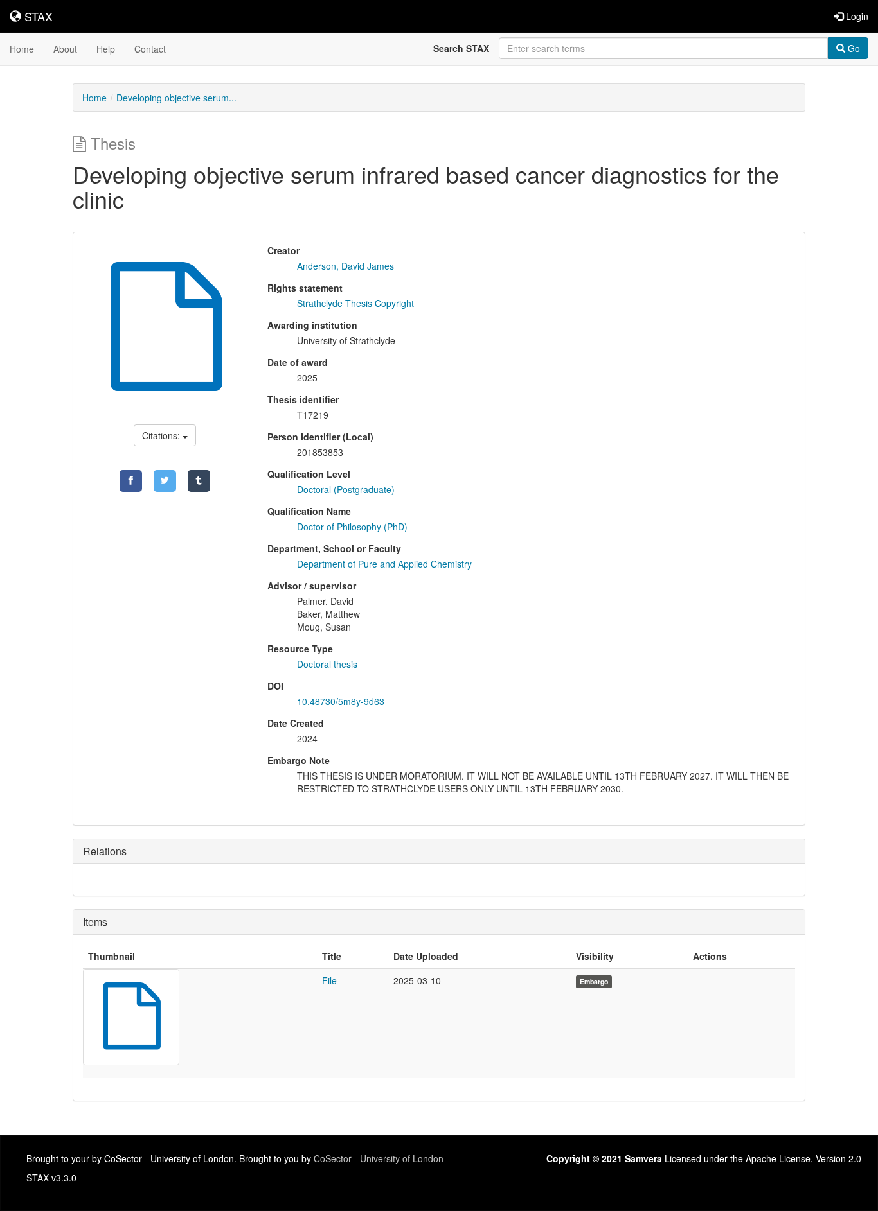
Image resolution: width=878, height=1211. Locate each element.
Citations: (162, 435)
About (65, 48)
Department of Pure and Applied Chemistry (384, 563)
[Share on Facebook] (131, 481)
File (329, 980)
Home (22, 48)
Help (105, 48)
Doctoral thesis (327, 664)
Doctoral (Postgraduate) (346, 489)
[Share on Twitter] (165, 481)
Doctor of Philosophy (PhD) (352, 526)
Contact (150, 48)
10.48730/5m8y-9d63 (340, 701)
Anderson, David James (345, 265)
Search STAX (461, 48)
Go (852, 48)
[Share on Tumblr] (199, 481)
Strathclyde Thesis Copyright (355, 303)
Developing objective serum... (176, 97)
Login (855, 16)
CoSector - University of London (378, 1158)
